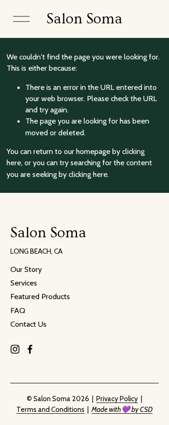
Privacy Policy (117, 398)
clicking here (88, 174)
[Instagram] (15, 349)
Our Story (26, 269)
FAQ (17, 310)
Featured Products (40, 296)
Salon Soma (84, 19)
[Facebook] (30, 349)
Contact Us (28, 324)
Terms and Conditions (50, 409)
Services (23, 282)
